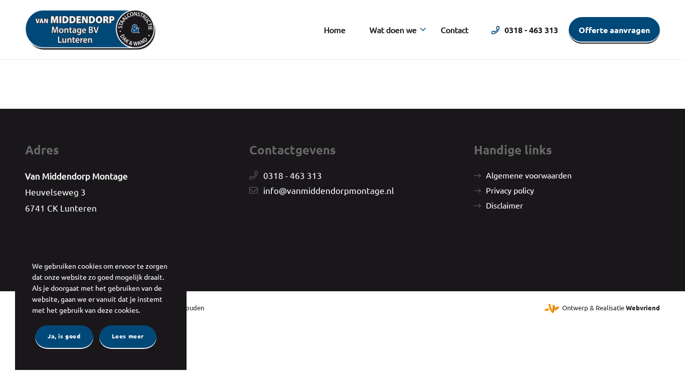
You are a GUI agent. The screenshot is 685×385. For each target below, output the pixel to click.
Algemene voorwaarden (529, 175)
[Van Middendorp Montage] (90, 29)
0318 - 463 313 (292, 175)
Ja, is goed (64, 336)
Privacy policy (510, 190)
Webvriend (643, 307)
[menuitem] (335, 29)
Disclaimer (504, 205)
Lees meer (128, 336)
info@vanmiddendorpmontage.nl (328, 190)
